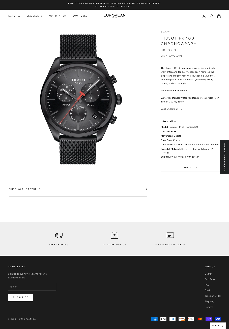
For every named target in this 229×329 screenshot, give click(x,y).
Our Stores (211, 279)
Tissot (165, 32)
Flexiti (208, 290)
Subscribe (20, 297)
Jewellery (34, 16)
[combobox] (218, 325)
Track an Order (213, 296)
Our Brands (57, 16)
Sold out (190, 167)
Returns (209, 307)
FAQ (207, 284)
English (215, 325)
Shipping (209, 301)
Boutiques (80, 16)
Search (208, 273)
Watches (14, 16)
